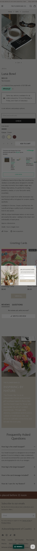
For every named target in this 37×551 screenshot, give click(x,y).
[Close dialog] (35, 266)
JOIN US (27, 280)
